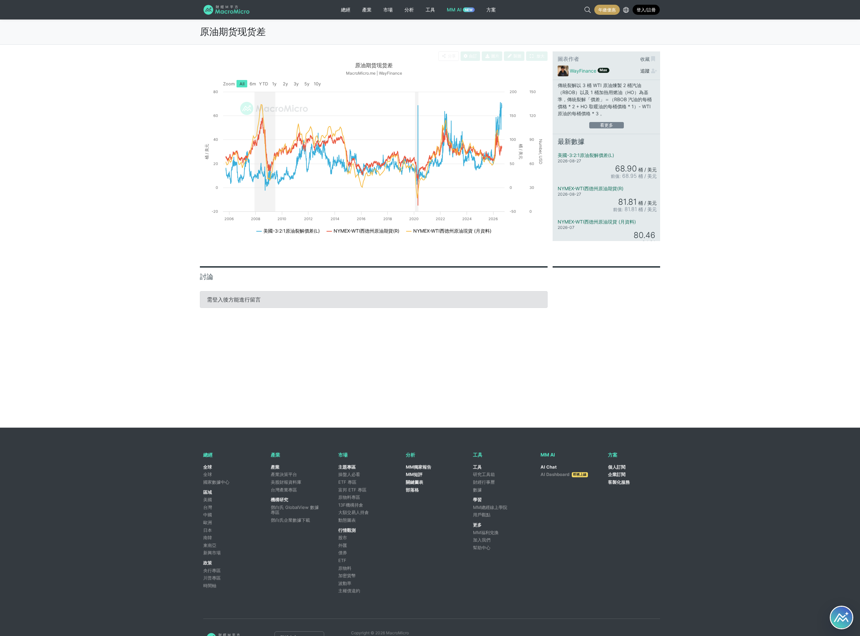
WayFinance (583, 71)
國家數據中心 (216, 482)
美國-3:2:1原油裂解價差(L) (586, 155)
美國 (207, 499)
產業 (275, 467)
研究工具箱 (484, 474)
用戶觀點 (481, 514)
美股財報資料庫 (286, 482)
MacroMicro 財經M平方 (227, 10)
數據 (477, 489)
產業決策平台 (284, 474)
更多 (477, 524)
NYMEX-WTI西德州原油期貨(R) (591, 188)
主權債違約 (349, 590)
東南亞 (209, 545)
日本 (207, 530)
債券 (342, 552)
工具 (477, 467)
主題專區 (347, 467)
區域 (207, 492)
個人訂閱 (617, 467)
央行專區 (212, 570)
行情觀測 (347, 530)
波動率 (344, 583)
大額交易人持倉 (353, 512)
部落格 (412, 489)
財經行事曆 (484, 482)
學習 (477, 499)
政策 (207, 562)
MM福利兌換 (486, 532)
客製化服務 (619, 482)
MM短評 (414, 474)
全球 (207, 467)
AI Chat (549, 467)
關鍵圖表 (414, 482)
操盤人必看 (349, 474)
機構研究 (279, 499)
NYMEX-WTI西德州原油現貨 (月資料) (597, 222)
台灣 (207, 507)
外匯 (342, 545)
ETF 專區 (347, 482)
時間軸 (209, 585)
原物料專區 (349, 497)
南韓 (207, 537)
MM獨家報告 (418, 467)
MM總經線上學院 (490, 507)
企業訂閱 (617, 474)
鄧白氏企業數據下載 (290, 520)
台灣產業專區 (284, 489)
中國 (207, 514)
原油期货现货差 (233, 31)
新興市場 (212, 552)
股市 (342, 537)
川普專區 (212, 578)
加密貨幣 (347, 575)
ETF (342, 560)
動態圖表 (347, 520)
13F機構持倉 (350, 505)
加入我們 (481, 540)
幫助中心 (481, 547)
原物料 (344, 568)
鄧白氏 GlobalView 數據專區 (295, 510)
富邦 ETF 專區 (352, 489)
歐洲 (207, 522)
